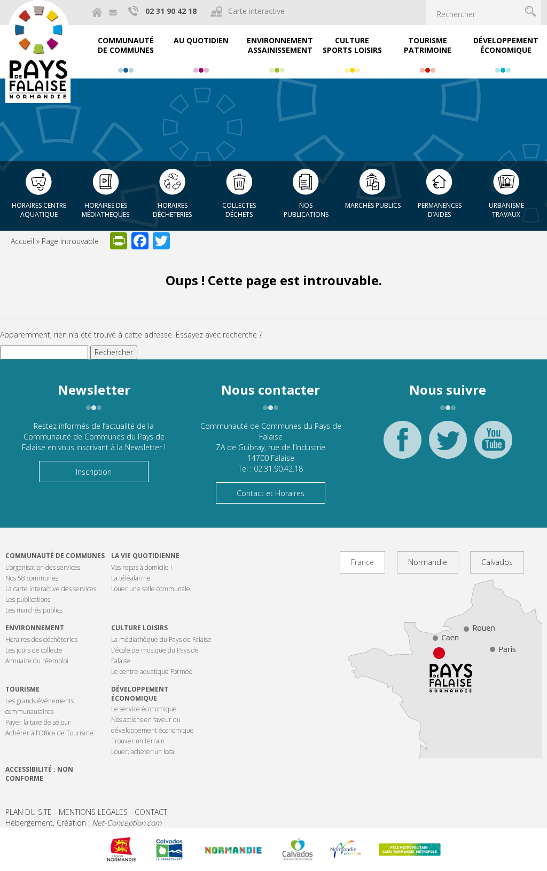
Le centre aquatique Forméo (151, 671)
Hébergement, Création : (83, 823)
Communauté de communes (55, 555)
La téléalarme (131, 578)
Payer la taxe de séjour (38, 722)
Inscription (94, 472)
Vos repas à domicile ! (141, 567)
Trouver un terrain (138, 741)
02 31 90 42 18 (171, 11)
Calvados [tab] (497, 562)
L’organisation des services (42, 567)
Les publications (27, 599)
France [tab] (362, 562)
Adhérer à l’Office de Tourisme (49, 732)
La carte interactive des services (50, 588)
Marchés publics (373, 205)
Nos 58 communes (31, 578)
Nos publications (306, 210)
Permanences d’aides (440, 210)
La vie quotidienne (145, 555)
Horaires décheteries (172, 210)
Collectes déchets (239, 210)
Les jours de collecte (33, 650)
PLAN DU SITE (28, 812)
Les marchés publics (33, 610)
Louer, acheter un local (143, 751)
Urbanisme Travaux (506, 210)
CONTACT (151, 812)
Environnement (34, 627)
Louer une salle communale (150, 588)
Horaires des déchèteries (41, 639)
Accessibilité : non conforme (39, 774)
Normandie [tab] (427, 562)
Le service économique (144, 708)
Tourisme (22, 689)
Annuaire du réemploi (36, 660)
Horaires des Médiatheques (105, 210)
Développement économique (139, 694)
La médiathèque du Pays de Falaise (161, 639)
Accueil (22, 241)
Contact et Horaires (270, 493)
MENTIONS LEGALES (93, 812)
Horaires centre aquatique (39, 210)
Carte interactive (256, 11)
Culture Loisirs (139, 627)
